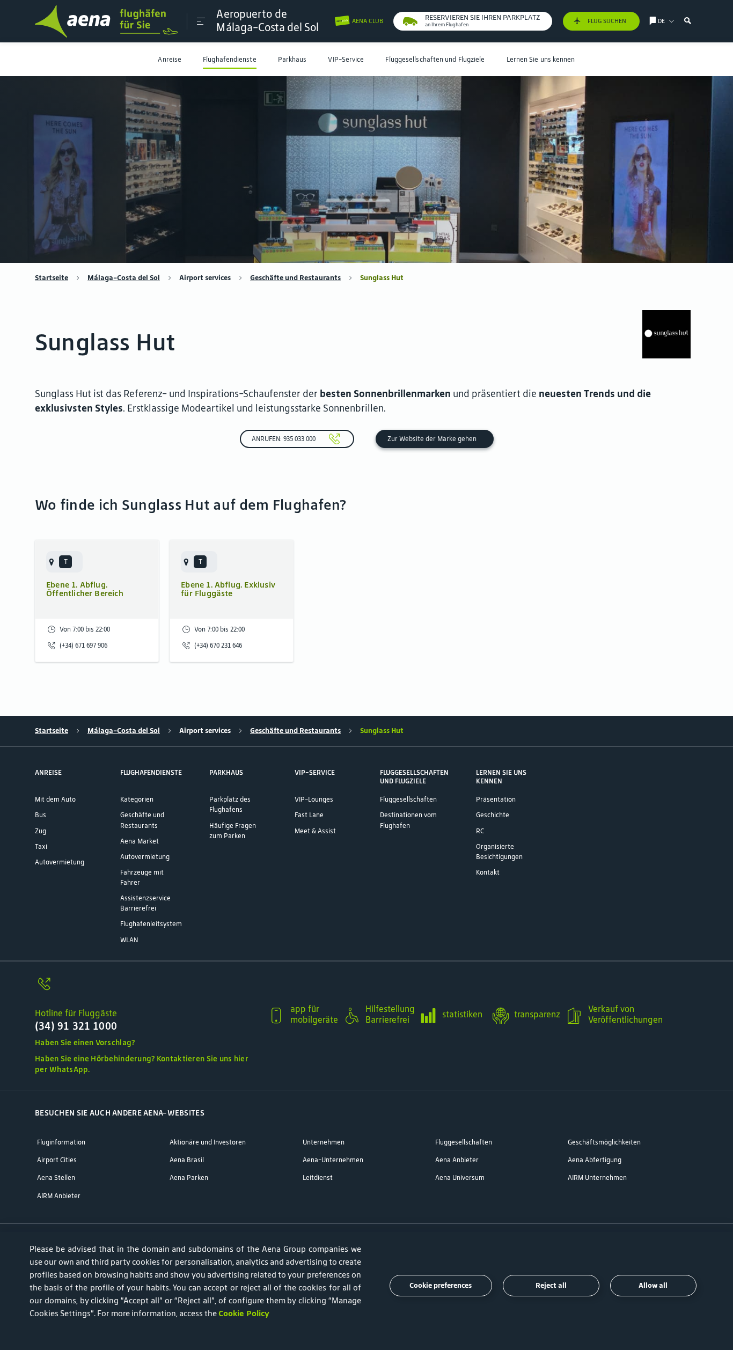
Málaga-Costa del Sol (123, 278)
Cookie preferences (440, 1285)
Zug (40, 831)
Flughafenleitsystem (151, 924)
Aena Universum (460, 1177)
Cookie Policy (243, 1313)
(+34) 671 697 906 (83, 645)
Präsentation (496, 799)
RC (480, 831)
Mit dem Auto (55, 799)
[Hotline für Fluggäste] (147, 989)
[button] (201, 21)
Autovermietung (59, 862)
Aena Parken (189, 1177)
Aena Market (139, 841)
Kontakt (488, 872)
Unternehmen (323, 1142)
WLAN (129, 940)
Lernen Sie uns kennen (541, 59)
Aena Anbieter (457, 1160)
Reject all (551, 1285)
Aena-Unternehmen (333, 1160)
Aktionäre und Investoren (208, 1142)
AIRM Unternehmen (597, 1177)
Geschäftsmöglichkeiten (604, 1142)
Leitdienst (318, 1177)
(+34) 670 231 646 (218, 645)
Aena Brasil (187, 1160)
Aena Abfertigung (594, 1160)
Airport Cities (57, 1160)
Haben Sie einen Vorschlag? (85, 1042)
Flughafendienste (229, 59)
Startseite (51, 278)
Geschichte (492, 815)
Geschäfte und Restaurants (295, 278)
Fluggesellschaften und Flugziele (435, 59)
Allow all (653, 1285)
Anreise (169, 59)
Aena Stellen (56, 1177)
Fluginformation (61, 1142)
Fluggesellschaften (408, 799)
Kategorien (136, 799)
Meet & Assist (315, 831)
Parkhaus (292, 59)
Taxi (41, 846)
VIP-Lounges (314, 799)
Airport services (205, 278)
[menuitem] (169, 59)
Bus (40, 815)
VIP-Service (346, 59)
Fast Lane (309, 815)
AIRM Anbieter (58, 1196)
